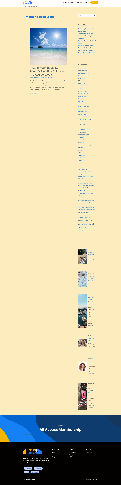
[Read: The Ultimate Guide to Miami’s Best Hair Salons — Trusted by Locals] (48, 46)
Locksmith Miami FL (82, 198)
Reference (81, 142)
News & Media (82, 109)
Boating (82, 137)
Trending (80, 160)
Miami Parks (88, 207)
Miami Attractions (85, 200)
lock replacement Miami (82, 195)
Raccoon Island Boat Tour (91, 255)
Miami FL (79, 205)
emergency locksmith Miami (85, 183)
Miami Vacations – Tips (84, 104)
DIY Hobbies (81, 78)
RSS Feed (71, 457)
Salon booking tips (81, 212)
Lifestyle (80, 101)
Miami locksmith (82, 207)
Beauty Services (34, 77)
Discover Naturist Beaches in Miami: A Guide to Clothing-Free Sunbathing (86, 53)
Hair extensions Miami (89, 185)
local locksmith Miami (89, 193)
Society (80, 150)
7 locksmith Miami (82, 169)
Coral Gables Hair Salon (91, 338)
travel (91, 224)
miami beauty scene (89, 202)
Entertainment (82, 83)
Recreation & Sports (83, 134)
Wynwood (80, 230)
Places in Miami (82, 114)
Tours (81, 88)
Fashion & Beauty (82, 91)
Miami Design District (85, 129)
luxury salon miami (90, 198)
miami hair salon (86, 205)
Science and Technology (84, 145)
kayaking (87, 187)
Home (24, 6)
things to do (89, 220)
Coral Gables (83, 122)
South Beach (83, 132)
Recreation (82, 140)
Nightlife (92, 207)
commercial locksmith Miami (85, 180)
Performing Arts (82, 111)
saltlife (88, 212)
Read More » (33, 93)
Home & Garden (82, 99)
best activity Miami (90, 174)
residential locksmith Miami (89, 209)
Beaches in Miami (84, 117)
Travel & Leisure (82, 157)
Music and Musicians (83, 106)
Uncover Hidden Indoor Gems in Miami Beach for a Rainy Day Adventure (86, 36)
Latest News (79, 2)
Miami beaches (81, 202)
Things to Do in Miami (67, 2)
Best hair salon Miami (83, 176)
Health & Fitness (82, 96)
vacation (88, 227)
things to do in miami (83, 224)
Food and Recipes (83, 93)
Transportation (82, 155)
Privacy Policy (72, 452)
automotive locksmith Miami (85, 171)
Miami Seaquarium (84, 86)
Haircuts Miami (81, 185)
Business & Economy (83, 73)
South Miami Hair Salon (90, 361)
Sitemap (71, 455)
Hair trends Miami (81, 187)
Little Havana (83, 127)
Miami (80, 200)
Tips (79, 152)
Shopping (80, 147)
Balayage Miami (81, 174)
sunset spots (80, 220)
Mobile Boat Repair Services (91, 297)
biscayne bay (92, 176)
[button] (94, 2)
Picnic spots (80, 209)
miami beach (91, 200)
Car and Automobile (83, 75)
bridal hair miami (81, 178)
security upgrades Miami (83, 215)
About (86, 2)
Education (81, 81)
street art (88, 217)
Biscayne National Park (86, 119)
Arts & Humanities (83, 68)
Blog (53, 457)
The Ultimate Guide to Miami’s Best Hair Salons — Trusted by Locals (47, 71)
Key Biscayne (83, 124)
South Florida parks (82, 217)
